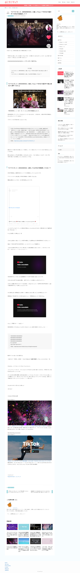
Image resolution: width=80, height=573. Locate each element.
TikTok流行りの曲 (11, 487)
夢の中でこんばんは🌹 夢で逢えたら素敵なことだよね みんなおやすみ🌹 (22, 221)
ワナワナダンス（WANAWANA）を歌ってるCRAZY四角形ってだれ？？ (26, 74)
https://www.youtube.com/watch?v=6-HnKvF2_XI (24, 140)
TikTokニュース (62, 46)
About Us (7, 568)
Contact (6, 567)
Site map (7, 564)
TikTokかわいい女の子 (63, 44)
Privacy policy (8, 565)
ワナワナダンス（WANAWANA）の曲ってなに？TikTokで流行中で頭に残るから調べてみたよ (66, 158)
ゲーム (60, 58)
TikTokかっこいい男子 (63, 42)
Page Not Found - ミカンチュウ (14, 476)
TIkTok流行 (61, 48)
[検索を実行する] (73, 11)
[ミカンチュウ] (11, 2)
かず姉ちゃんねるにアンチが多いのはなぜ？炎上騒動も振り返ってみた (65, 136)
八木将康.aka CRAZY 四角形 (14, 223)
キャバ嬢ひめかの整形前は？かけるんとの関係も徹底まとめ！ (66, 139)
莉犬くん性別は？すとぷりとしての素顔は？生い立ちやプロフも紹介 (65, 129)
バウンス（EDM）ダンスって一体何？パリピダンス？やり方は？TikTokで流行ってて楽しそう (27, 426)
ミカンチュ (15, 507)
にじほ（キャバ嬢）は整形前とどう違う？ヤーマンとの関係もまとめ (66, 125)
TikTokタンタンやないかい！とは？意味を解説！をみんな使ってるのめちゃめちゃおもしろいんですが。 (30, 460)
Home (6, 562)
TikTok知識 (61, 53)
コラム (60, 60)
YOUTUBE (61, 55)
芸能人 (60, 62)
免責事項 (7, 570)
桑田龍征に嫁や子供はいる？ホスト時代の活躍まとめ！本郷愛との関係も (66, 132)
